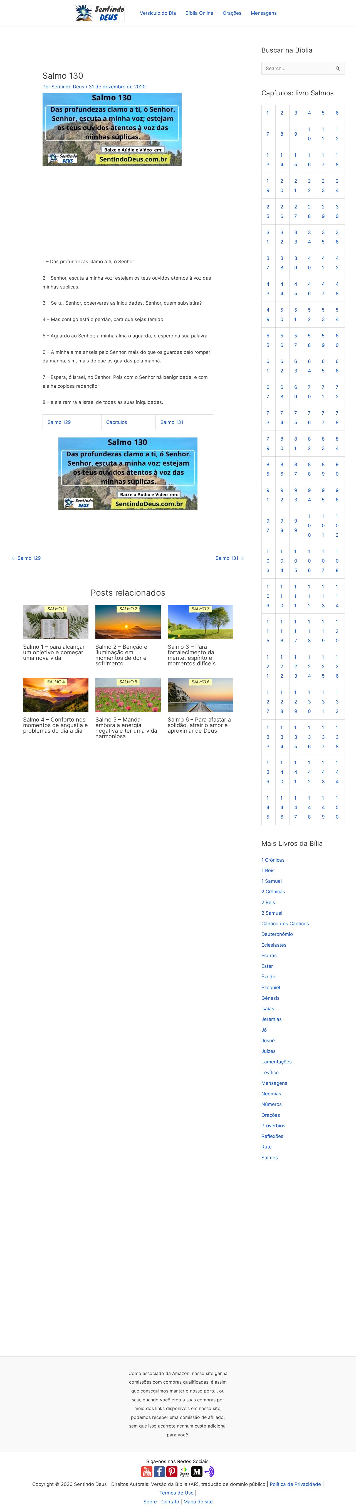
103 (268, 561)
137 (323, 737)
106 (309, 561)
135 (295, 737)
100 (309, 525)
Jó (264, 1030)
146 (281, 807)
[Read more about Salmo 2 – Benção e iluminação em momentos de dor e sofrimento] (128, 621)
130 (309, 702)
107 (323, 561)
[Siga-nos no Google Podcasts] (184, 1471)
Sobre (150, 1501)
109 (268, 596)
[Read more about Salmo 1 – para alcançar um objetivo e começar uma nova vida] (55, 621)
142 (309, 772)
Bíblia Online (199, 13)
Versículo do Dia (158, 13)
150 (337, 807)
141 (295, 772)
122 (281, 666)
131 (323, 702)
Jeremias (271, 1019)
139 (268, 772)
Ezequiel (270, 987)
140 (281, 772)
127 (267, 702)
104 (281, 561)
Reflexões (272, 1136)
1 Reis (268, 870)
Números (271, 1104)
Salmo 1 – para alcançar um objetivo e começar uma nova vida (54, 652)
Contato (170, 1501)
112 (309, 596)
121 (267, 666)
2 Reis (268, 902)
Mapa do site (198, 1501)
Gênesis (270, 998)
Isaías (267, 1008)
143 (323, 772)
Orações (232, 13)
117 (295, 631)
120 (337, 631)
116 (281, 631)
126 (337, 666)
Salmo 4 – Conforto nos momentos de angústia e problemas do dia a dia (55, 725)
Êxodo (268, 976)
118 (309, 631)
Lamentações (276, 1062)
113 (323, 596)
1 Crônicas (273, 860)
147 (295, 807)
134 (281, 737)
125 (323, 666)
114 (337, 596)
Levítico (270, 1072)
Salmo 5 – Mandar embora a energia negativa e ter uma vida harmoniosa (126, 728)
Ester (267, 966)
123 (295, 666)
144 (337, 772)
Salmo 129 (59, 422)
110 (281, 596)
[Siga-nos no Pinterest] (171, 1471)
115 (267, 631)
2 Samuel (271, 913)
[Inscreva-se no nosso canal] (146, 1471)
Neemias (271, 1093)
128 (281, 702)
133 (268, 737)
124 (309, 666)
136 (309, 737)
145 (268, 807)
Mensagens (264, 13)
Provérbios (273, 1125)
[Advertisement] (128, 216)
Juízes (268, 1051)
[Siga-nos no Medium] (196, 1471)
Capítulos (116, 422)
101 (323, 525)
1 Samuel (271, 881)
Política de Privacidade (295, 1484)
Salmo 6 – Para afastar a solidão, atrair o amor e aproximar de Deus (199, 725)
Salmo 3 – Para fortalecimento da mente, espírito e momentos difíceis (192, 655)
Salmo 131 (171, 422)
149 (323, 807)
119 (323, 631)
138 (337, 737)
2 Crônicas (273, 891)
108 (337, 561)
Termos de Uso (176, 1493)
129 (295, 702)
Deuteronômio (277, 934)
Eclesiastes (273, 945)
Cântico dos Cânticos (285, 923)
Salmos (269, 1157)
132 (337, 702)
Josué (268, 1040)
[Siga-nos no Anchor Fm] (209, 1471)
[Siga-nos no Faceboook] (159, 1471)
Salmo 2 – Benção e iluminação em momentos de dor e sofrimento (121, 655)
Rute (266, 1147)
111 (295, 596)
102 (337, 525)
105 (295, 561)
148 (309, 807)
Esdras (269, 955)
